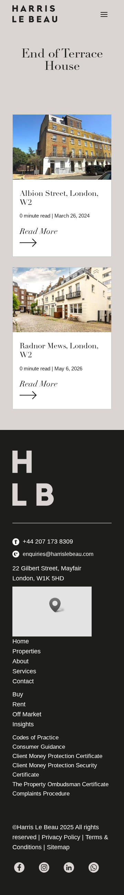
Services (24, 671)
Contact (23, 681)
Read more (39, 232)
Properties (26, 651)
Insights (23, 724)
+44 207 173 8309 (48, 541)
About (20, 661)
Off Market (26, 714)
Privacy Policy (61, 837)
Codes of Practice (35, 737)
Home (20, 641)
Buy (17, 694)
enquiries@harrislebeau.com (58, 554)
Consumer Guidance (38, 747)
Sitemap (58, 847)
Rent (18, 704)
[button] (57, 605)
